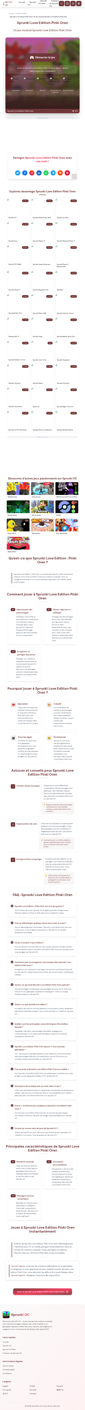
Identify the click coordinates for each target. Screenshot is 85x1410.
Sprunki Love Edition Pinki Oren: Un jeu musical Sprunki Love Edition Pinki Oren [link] (38, 17)
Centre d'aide (8, 1366)
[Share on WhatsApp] (46, 173)
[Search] (61, 3)
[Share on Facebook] (24, 173)
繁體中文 (60, 1390)
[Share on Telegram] (53, 173)
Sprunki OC (32, 3)
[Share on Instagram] (32, 173)
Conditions (7, 1373)
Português (7, 1390)
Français (33, 1393)
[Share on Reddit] (60, 173)
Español (60, 1386)
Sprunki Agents (18, 1266)
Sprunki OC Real (9, 1349)
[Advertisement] (42, 134)
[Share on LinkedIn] (39, 173)
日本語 (32, 1386)
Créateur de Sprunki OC (12, 1353)
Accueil (22, 2)
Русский (33, 1390)
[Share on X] (17, 173)
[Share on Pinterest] (67, 173)
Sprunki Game (21, 13)
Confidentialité (9, 1369)
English (5, 1386)
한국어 (5, 1393)
